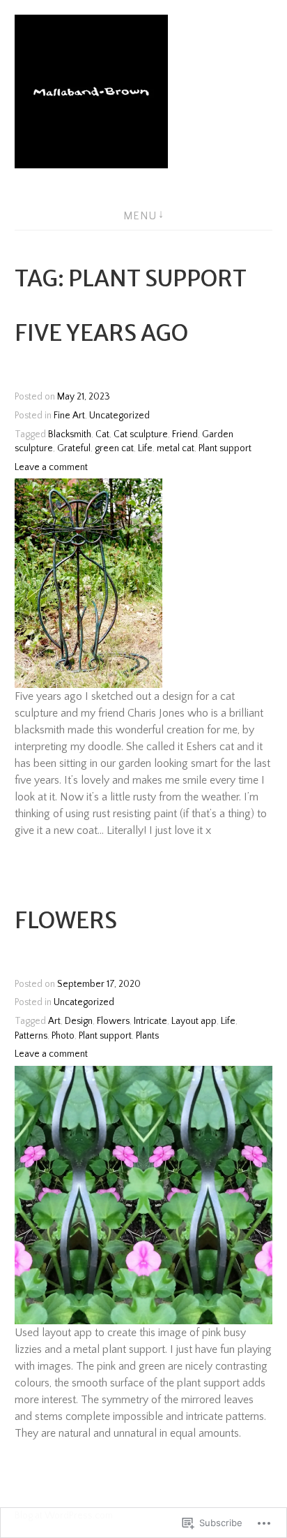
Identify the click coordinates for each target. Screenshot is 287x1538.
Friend (185, 434)
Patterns (31, 1035)
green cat (114, 448)
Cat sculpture (141, 434)
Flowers (66, 921)
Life (145, 448)
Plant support (225, 448)
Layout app (194, 1021)
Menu (140, 216)
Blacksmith (69, 434)
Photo (63, 1035)
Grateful (74, 448)
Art (54, 1021)
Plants (147, 1035)
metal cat (175, 448)
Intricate (150, 1021)
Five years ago (101, 333)
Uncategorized (119, 415)
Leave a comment (51, 467)
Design (79, 1021)
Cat (102, 434)
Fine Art (69, 415)
